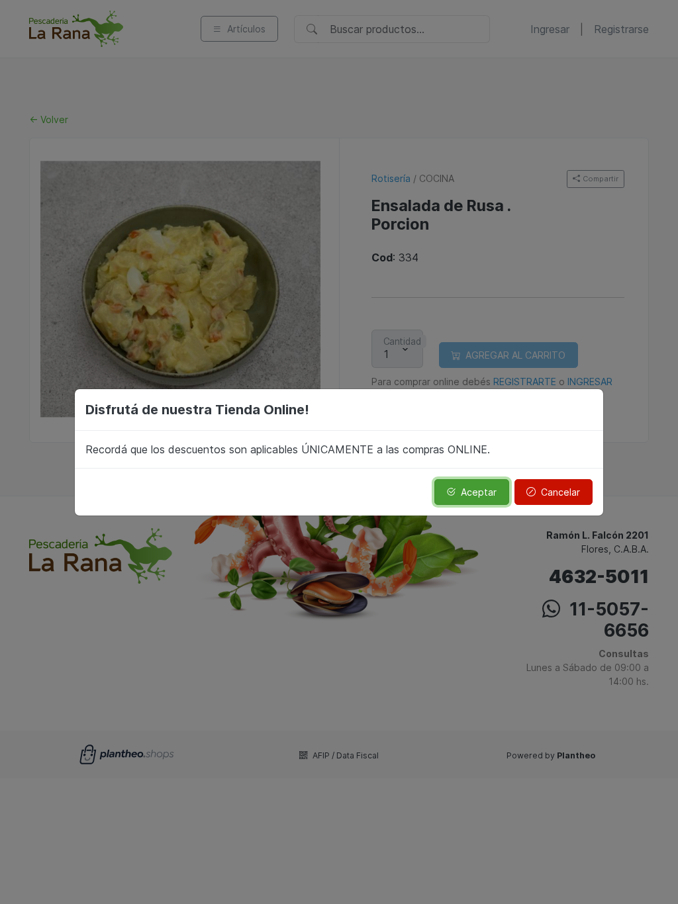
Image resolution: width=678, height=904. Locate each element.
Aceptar (479, 492)
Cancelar (560, 492)
